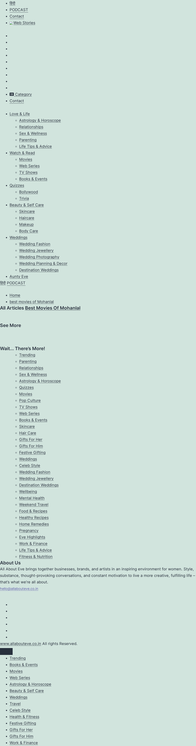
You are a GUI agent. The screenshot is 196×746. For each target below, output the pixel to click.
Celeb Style (29, 465)
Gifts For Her (30, 439)
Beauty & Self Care (27, 205)
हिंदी (12, 3)
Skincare (27, 211)
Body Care (28, 231)
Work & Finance (33, 543)
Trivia (24, 198)
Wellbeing (28, 491)
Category (23, 94)
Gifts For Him (31, 446)
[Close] (6, 651)
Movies (25, 159)
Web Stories (24, 22)
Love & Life (20, 114)
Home (15, 295)
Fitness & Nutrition (36, 556)
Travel (15, 703)
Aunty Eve (19, 276)
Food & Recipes (33, 511)
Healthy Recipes (34, 517)
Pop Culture (30, 400)
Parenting (28, 140)
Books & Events (33, 179)
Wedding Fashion (34, 244)
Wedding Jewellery (36, 250)
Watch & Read (22, 153)
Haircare (26, 218)
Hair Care (27, 433)
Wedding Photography (39, 257)
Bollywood (28, 192)
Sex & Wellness (33, 133)
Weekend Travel (33, 504)
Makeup (26, 224)
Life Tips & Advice (35, 146)
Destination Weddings (39, 270)
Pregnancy (28, 530)
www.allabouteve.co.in (20, 643)
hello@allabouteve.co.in (19, 589)
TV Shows (28, 172)
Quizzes (17, 185)
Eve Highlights (32, 537)
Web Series (29, 166)
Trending (27, 355)
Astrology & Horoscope (40, 120)
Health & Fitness (24, 716)
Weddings (18, 237)
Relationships (31, 127)
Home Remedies (34, 524)
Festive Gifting (32, 452)
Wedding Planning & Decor (43, 263)
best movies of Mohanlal (32, 301)
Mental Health (32, 498)
